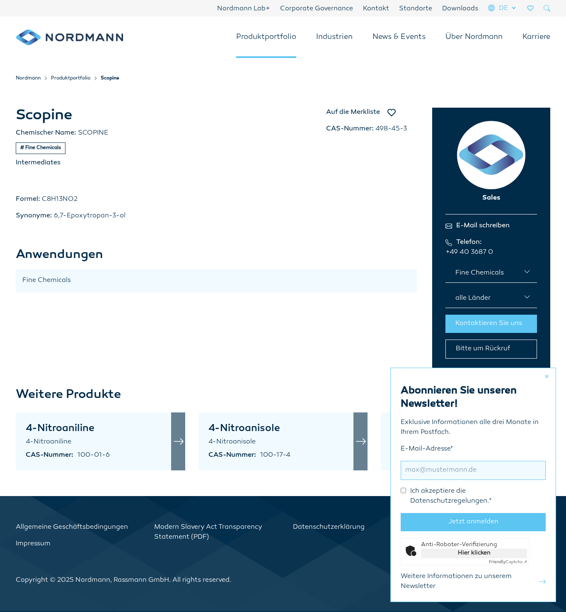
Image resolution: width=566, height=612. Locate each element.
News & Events (399, 37)
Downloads (460, 8)
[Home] (69, 37)
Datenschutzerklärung (329, 527)
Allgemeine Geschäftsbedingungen (72, 527)
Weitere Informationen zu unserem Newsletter (456, 581)
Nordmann (28, 78)
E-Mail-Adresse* (446, 475)
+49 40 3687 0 (469, 252)
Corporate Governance (316, 8)
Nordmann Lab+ (243, 8)
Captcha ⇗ (508, 562)
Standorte (415, 8)
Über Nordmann (474, 37)
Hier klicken (474, 553)
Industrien (334, 37)
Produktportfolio (266, 37)
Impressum (33, 543)
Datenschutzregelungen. (449, 501)
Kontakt (376, 8)
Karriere (536, 37)
